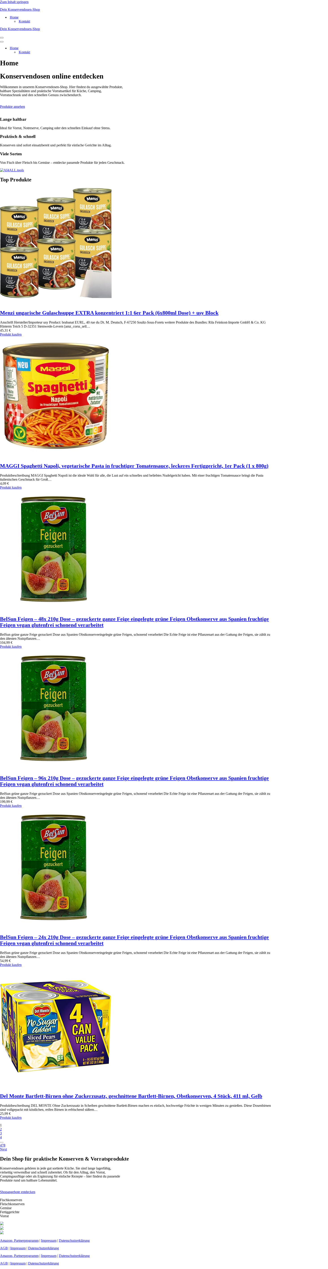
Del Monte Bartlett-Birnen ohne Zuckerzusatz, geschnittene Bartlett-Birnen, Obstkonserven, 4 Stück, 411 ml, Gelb (131, 1096)
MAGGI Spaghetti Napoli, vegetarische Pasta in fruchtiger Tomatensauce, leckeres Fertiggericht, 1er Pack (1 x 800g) (134, 466)
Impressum (48, 1240)
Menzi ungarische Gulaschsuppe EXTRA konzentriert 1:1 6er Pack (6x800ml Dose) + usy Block (109, 313)
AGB (4, 1248)
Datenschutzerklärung (74, 1240)
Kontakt (24, 21)
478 (2, 1145)
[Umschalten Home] (78, 48)
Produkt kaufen (11, 334)
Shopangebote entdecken (17, 1192)
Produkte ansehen (12, 106)
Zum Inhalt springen (14, 2)
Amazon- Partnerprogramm (19, 1240)
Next (3, 1149)
